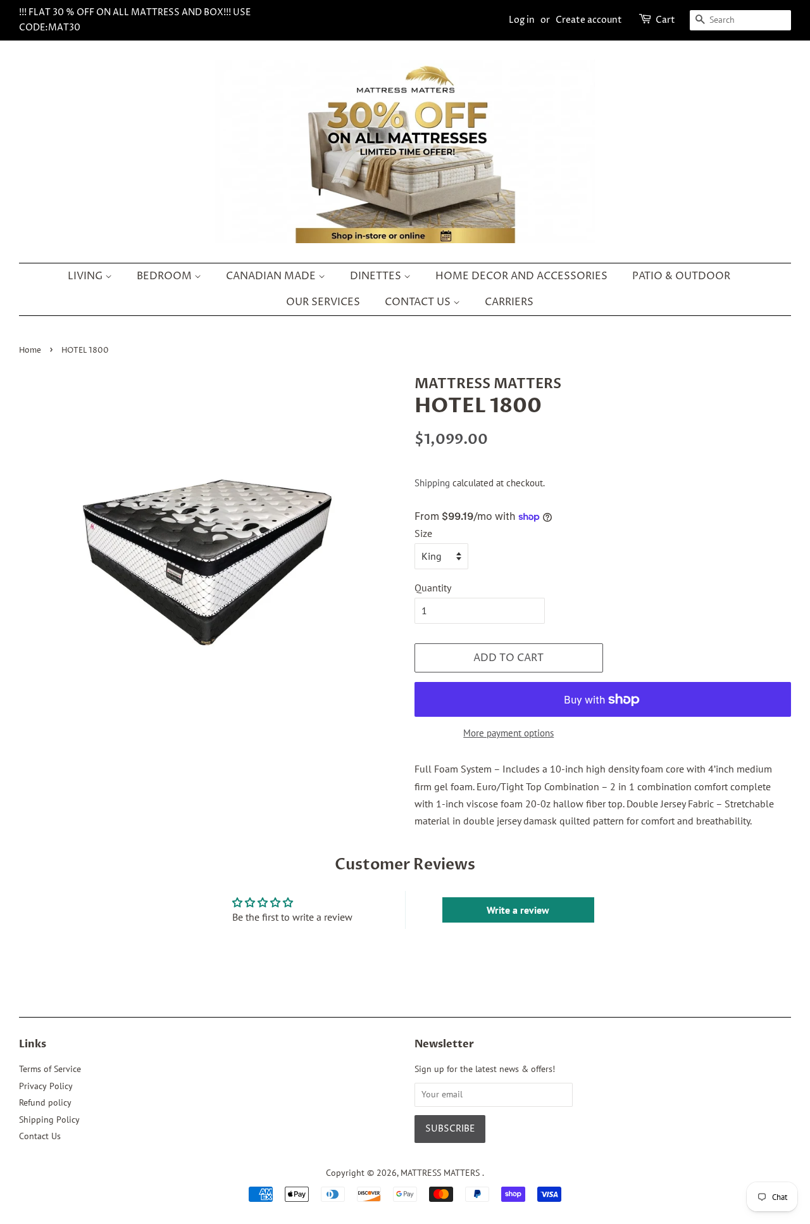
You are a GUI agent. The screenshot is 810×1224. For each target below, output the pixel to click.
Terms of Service (50, 1069)
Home (30, 350)
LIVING (86, 276)
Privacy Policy (46, 1086)
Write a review (518, 910)
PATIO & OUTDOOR (681, 276)
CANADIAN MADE (272, 276)
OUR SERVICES (323, 302)
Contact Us (40, 1136)
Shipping (432, 483)
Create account (589, 20)
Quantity (432, 587)
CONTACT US (419, 302)
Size (423, 533)
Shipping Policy (49, 1119)
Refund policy (45, 1102)
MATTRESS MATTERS (441, 1172)
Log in (522, 20)
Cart (665, 20)
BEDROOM (165, 276)
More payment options (508, 733)
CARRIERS (509, 302)
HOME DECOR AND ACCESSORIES (521, 276)
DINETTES (377, 276)
